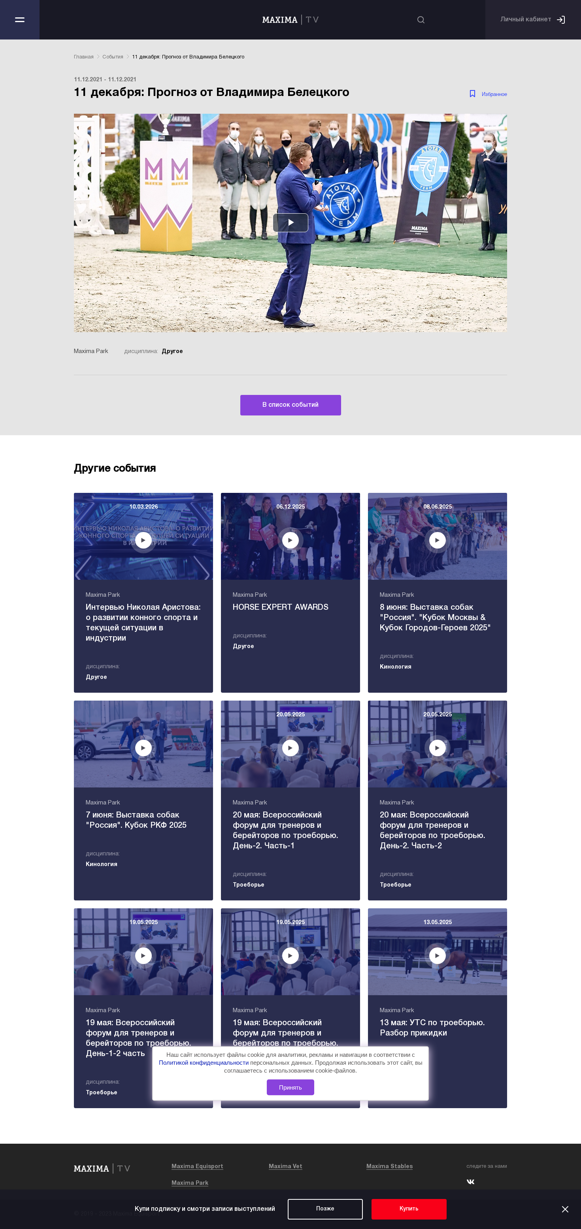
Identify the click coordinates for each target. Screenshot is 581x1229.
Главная (84, 57)
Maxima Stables (389, 1166)
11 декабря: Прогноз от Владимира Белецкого (188, 57)
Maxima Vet (285, 1166)
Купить (409, 1209)
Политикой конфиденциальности (204, 1062)
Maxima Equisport (197, 1166)
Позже (325, 1209)
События (112, 57)
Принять (290, 1087)
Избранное (494, 94)
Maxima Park (190, 1183)
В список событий (290, 405)
